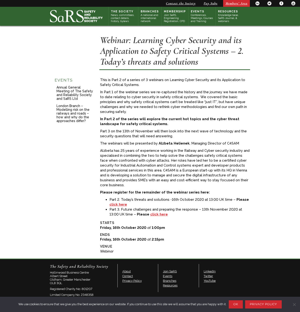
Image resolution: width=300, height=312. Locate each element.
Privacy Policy (132, 280)
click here (118, 204)
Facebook (281, 3)
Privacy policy (263, 304)
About (126, 271)
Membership (175, 16)
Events (202, 16)
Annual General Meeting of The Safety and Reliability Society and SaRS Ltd (74, 92)
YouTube (293, 3)
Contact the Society (181, 3)
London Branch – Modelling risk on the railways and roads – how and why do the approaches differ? (73, 113)
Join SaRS (170, 271)
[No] (294, 304)
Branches (150, 16)
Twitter (269, 3)
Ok (235, 304)
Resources (228, 16)
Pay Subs (211, 3)
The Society (122, 16)
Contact (127, 276)
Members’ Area (236, 3)
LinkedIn (257, 3)
